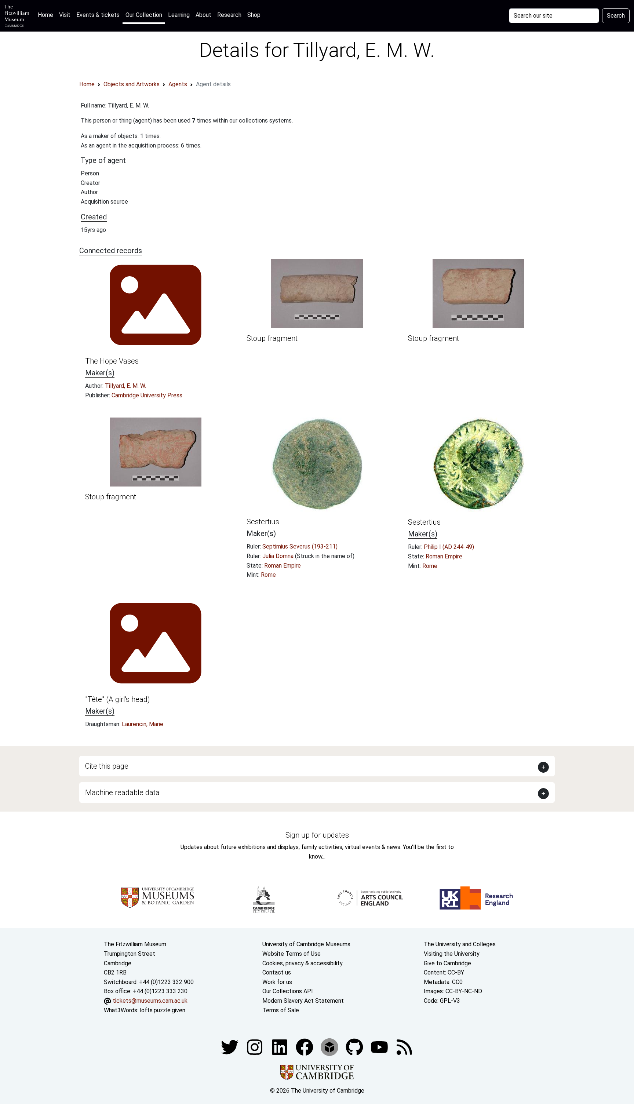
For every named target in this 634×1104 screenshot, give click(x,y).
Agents (177, 84)
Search (616, 15)
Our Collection (143, 14)
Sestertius (263, 521)
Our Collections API (287, 991)
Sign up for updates (317, 835)
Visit (64, 14)
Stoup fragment (272, 338)
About (203, 14)
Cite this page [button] (106, 766)
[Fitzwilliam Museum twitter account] (230, 1046)
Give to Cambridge (447, 963)
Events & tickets (98, 14)
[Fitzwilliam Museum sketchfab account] (330, 1046)
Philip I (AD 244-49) (449, 546)
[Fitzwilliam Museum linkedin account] (305, 1046)
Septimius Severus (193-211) (300, 546)
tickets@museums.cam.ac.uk (150, 1000)
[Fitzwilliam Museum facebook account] (280, 1046)
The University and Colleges (460, 944)
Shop (253, 14)
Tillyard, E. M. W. (125, 385)
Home (47, 14)
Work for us (277, 982)
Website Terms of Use (291, 953)
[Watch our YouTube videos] (380, 1046)
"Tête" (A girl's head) (117, 699)
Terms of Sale (280, 1010)
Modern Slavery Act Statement (303, 1000)
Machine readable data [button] (122, 792)
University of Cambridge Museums (306, 944)
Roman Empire (282, 565)
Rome (268, 574)
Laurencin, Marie (142, 724)
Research (229, 14)
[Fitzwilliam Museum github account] (355, 1046)
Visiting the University (452, 953)
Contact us (276, 972)
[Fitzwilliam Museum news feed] (404, 1046)
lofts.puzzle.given (162, 1010)
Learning (179, 14)
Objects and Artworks (131, 84)
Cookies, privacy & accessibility (302, 963)
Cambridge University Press (147, 395)
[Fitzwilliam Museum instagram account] (255, 1046)
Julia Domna (278, 556)
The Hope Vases (112, 361)
